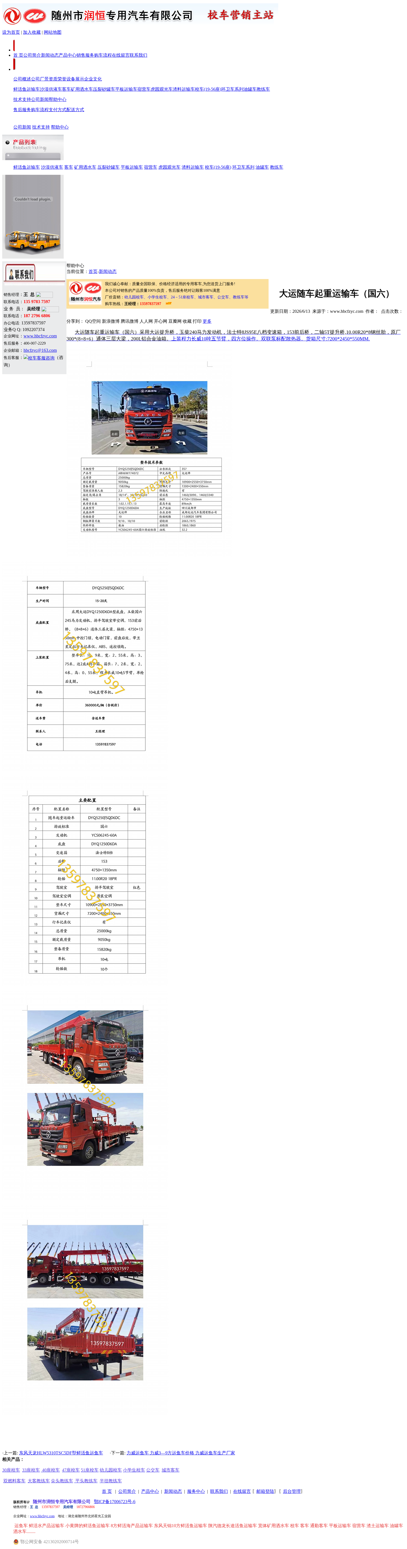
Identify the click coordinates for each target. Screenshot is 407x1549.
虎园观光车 (162, 89)
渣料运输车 (184, 89)
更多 (207, 321)
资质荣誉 (57, 79)
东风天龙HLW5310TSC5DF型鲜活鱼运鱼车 (61, 1453)
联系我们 (138, 55)
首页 (93, 271)
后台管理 (292, 1491)
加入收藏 (32, 32)
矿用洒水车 (82, 89)
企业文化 (93, 79)
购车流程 (103, 55)
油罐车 (250, 89)
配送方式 (75, 109)
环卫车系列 (232, 89)
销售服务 (85, 55)
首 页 (18, 55)
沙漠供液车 (51, 89)
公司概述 (22, 79)
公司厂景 (40, 79)
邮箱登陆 (265, 1491)
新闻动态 (50, 55)
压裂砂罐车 (104, 89)
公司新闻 (40, 99)
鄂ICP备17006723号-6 (114, 1501)
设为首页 (11, 32)
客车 (66, 89)
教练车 (263, 89)
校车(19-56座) (208, 89)
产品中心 (67, 55)
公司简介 (32, 55)
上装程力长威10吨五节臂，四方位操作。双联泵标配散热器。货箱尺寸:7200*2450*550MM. (270, 339)
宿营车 (144, 89)
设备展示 (75, 79)
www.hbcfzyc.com (40, 336)
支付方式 (57, 109)
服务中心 (196, 1491)
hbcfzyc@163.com (40, 350)
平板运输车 (126, 89)
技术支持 (22, 99)
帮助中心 (57, 99)
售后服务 (22, 109)
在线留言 (121, 55)
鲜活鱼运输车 (26, 89)
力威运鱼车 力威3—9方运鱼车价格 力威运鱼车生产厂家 (181, 1453)
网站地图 (52, 32)
